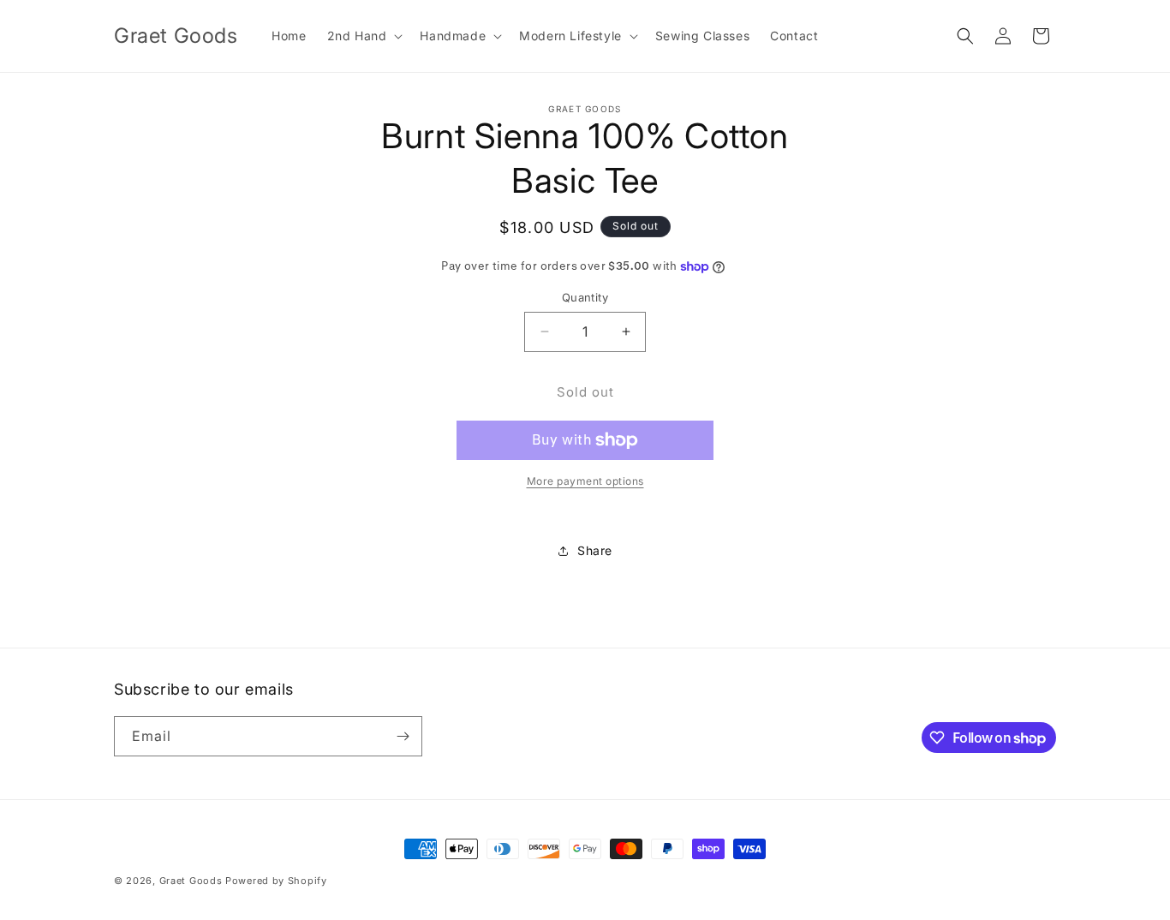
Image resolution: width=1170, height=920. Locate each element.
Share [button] (594, 550)
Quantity (585, 297)
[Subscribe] (402, 736)
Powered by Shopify (276, 881)
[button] (363, 36)
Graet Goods (191, 881)
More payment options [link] (585, 481)
